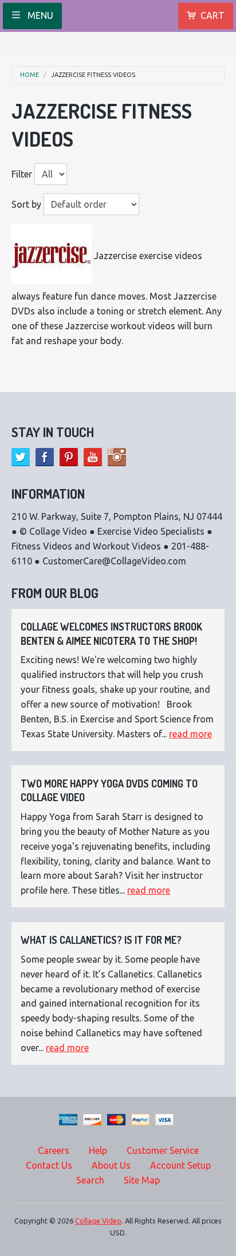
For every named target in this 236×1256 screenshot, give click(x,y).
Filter (21, 174)
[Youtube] (93, 457)
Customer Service (163, 1150)
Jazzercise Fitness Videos (93, 75)
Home (29, 75)
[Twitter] (20, 457)
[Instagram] (117, 457)
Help (98, 1150)
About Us (111, 1165)
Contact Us (49, 1165)
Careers (53, 1150)
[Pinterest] (69, 457)
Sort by (26, 204)
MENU (39, 15)
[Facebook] (45, 457)
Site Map (142, 1180)
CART (212, 15)
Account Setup (180, 1165)
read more (190, 734)
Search (90, 1180)
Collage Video (98, 1221)
